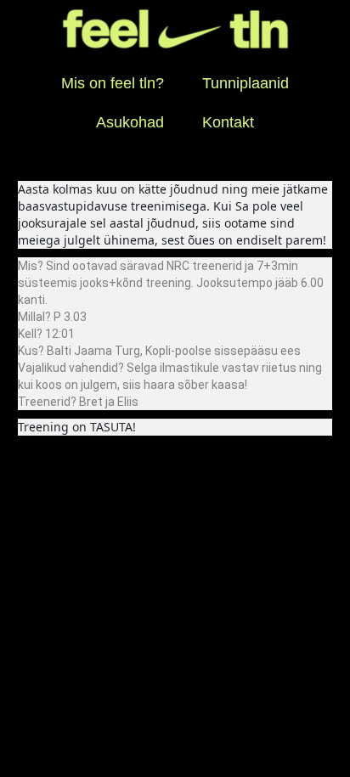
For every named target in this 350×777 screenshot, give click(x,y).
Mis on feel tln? (112, 83)
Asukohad (130, 122)
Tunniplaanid (245, 83)
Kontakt (228, 122)
